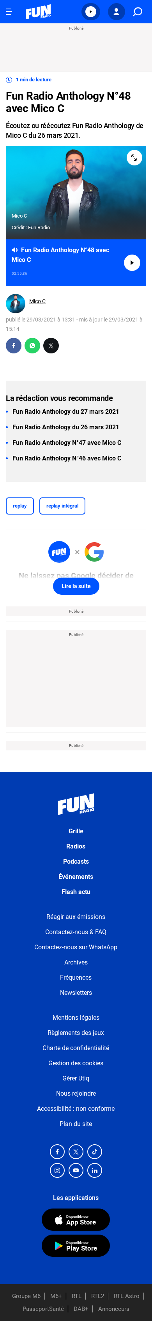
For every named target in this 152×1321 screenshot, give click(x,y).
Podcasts (76, 861)
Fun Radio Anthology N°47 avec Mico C (66, 442)
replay (20, 506)
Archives (76, 962)
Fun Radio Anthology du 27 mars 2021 (65, 411)
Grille (76, 831)
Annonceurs (113, 1308)
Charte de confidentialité (75, 1048)
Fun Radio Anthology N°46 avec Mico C (66, 458)
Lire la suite (76, 586)
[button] (90, 11)
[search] (137, 12)
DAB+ (81, 1308)
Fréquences (76, 977)
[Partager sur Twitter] (51, 345)
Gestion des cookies (75, 1063)
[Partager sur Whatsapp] (32, 345)
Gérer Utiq (75, 1078)
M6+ (56, 1296)
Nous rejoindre (76, 1093)
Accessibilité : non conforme (76, 1108)
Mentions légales (76, 1017)
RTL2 (97, 1296)
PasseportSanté (43, 1308)
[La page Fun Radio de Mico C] (15, 303)
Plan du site (76, 1124)
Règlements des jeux (76, 1032)
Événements (75, 876)
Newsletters (76, 992)
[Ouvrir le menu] (9, 11)
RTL (76, 1296)
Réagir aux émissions (75, 916)
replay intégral (62, 506)
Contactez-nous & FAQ (75, 932)
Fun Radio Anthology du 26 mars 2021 (65, 427)
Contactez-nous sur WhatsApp (75, 947)
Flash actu (76, 892)
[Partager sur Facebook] (13, 345)
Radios (75, 846)
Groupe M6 (26, 1296)
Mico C (37, 301)
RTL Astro (127, 1296)
